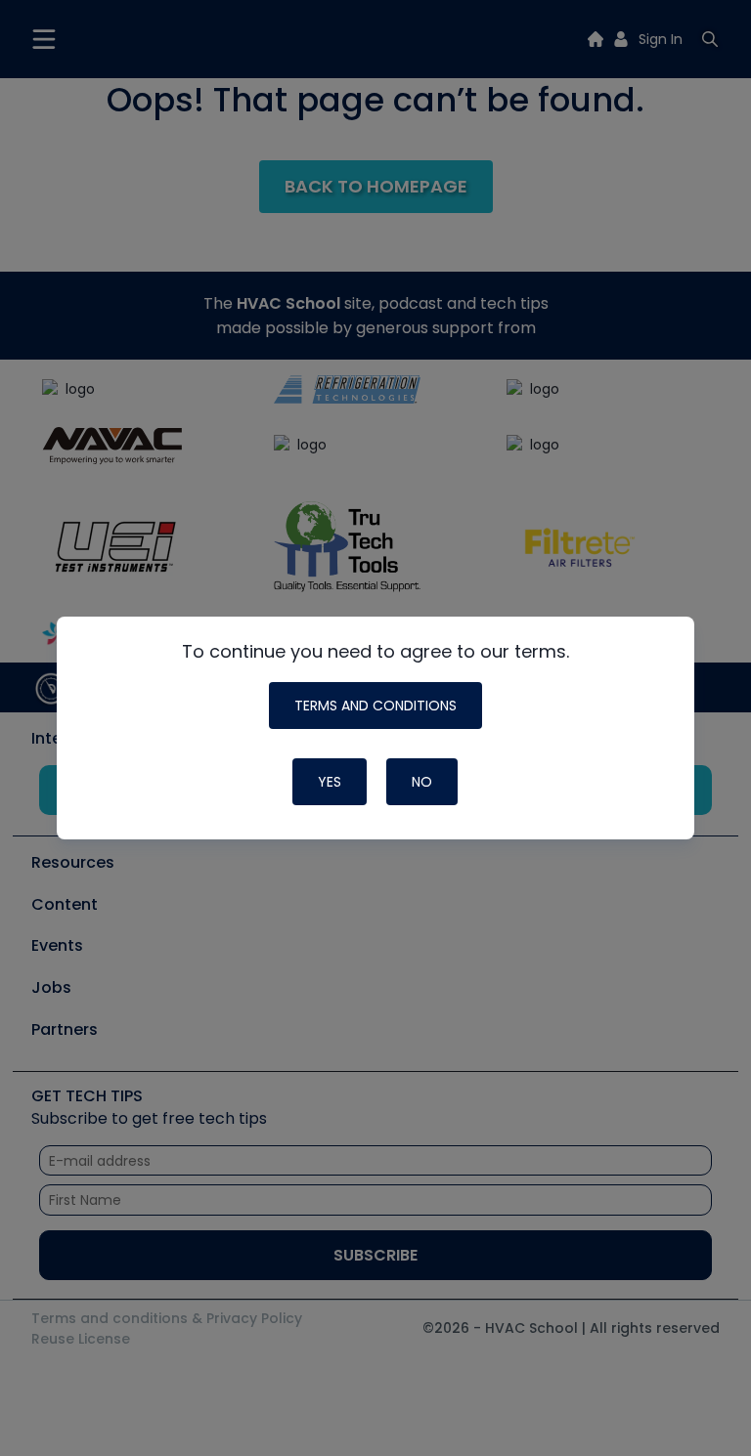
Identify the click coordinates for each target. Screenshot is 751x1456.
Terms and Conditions (375, 705)
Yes (329, 782)
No (422, 782)
